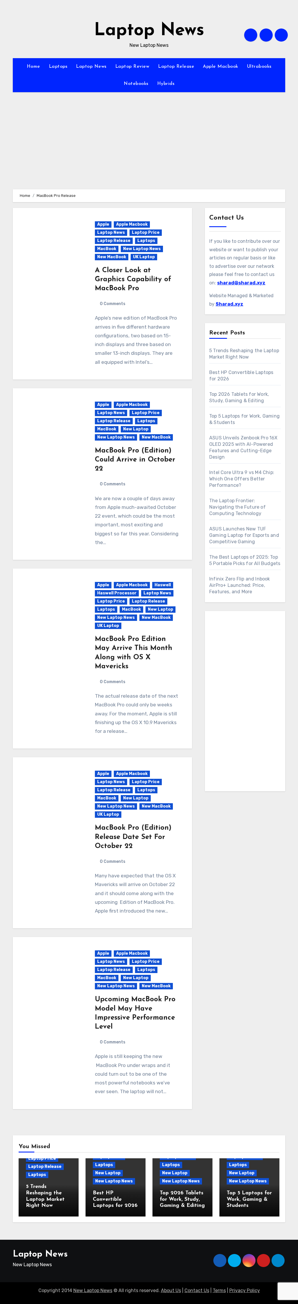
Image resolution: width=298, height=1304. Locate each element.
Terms (219, 1290)
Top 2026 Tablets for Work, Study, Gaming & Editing (182, 1199)
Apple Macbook (220, 66)
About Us (171, 1290)
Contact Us (197, 1290)
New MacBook (111, 256)
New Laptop (135, 429)
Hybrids (166, 83)
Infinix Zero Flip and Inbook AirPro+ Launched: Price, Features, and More (239, 585)
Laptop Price (145, 232)
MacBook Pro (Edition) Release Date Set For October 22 (133, 836)
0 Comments (112, 303)
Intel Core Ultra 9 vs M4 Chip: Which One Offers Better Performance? (241, 479)
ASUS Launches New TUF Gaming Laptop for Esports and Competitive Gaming (244, 535)
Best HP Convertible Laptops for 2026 (115, 1199)
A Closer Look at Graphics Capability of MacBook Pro (133, 279)
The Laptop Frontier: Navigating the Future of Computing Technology (237, 507)
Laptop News (149, 31)
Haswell (163, 584)
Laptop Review (132, 66)
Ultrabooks (259, 66)
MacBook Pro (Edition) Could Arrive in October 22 (135, 459)
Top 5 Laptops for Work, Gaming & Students (249, 1199)
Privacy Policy (244, 1290)
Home (33, 66)
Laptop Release (176, 66)
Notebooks (136, 83)
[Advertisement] (246, 702)
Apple (103, 224)
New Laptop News (142, 248)
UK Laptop (144, 256)
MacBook (106, 248)
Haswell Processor (116, 593)
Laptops (58, 66)
